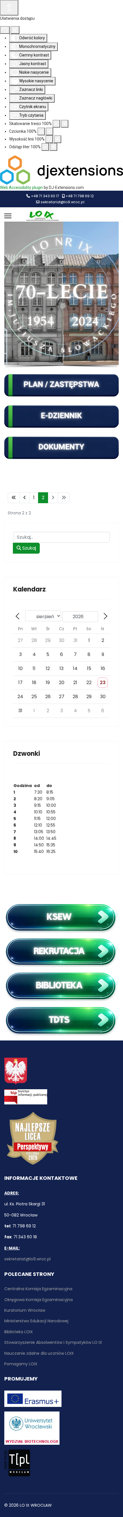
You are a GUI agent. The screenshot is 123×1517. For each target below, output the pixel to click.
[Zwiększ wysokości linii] (57, 139)
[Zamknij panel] (15, 30)
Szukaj (28, 548)
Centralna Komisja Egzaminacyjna (38, 1289)
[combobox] (61, 537)
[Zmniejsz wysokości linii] (49, 139)
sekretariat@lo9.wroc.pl (62, 202)
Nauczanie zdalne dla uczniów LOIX (39, 1353)
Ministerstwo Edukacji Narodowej (36, 1321)
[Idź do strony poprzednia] (24, 497)
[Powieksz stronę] (64, 124)
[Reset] (5, 30)
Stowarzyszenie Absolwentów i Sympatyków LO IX (53, 1342)
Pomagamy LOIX (20, 1364)
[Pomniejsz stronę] (56, 124)
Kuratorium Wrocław (24, 1310)
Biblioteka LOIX (18, 1332)
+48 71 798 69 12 (80, 196)
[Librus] (61, 416)
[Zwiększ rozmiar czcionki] (49, 131)
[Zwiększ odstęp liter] (53, 147)
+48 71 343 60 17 (45, 196)
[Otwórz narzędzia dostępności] (9, 7)
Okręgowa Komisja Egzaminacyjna (38, 1300)
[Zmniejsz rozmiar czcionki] (41, 131)
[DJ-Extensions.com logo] (61, 169)
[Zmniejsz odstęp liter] (45, 147)
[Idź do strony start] (14, 497)
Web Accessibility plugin (21, 187)
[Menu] (7, 215)
